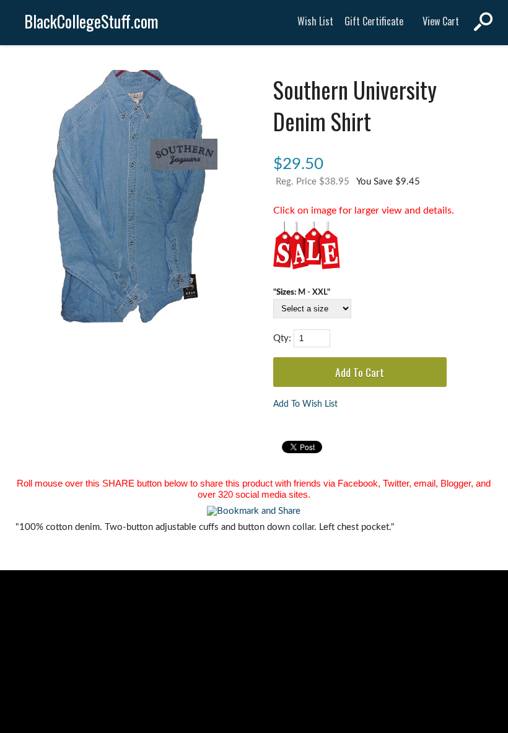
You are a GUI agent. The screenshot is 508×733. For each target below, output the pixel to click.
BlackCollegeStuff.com (91, 21)
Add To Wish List (305, 404)
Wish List (315, 21)
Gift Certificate (373, 21)
